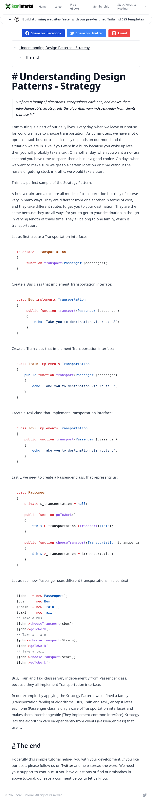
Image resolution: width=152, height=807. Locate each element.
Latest (58, 6)
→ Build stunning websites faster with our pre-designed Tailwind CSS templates (76, 19)
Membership (100, 6)
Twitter (67, 765)
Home (43, 6)
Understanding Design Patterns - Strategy (54, 47)
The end (32, 57)
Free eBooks (75, 6)
